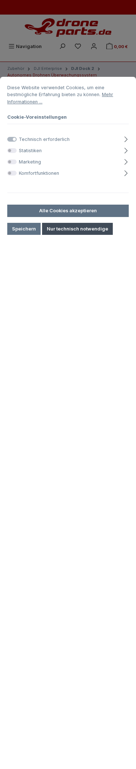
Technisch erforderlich (44, 139)
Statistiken (30, 150)
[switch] (12, 150)
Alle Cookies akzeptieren (68, 210)
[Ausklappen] (126, 138)
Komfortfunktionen (39, 173)
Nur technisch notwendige (77, 229)
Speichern (24, 229)
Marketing (30, 162)
